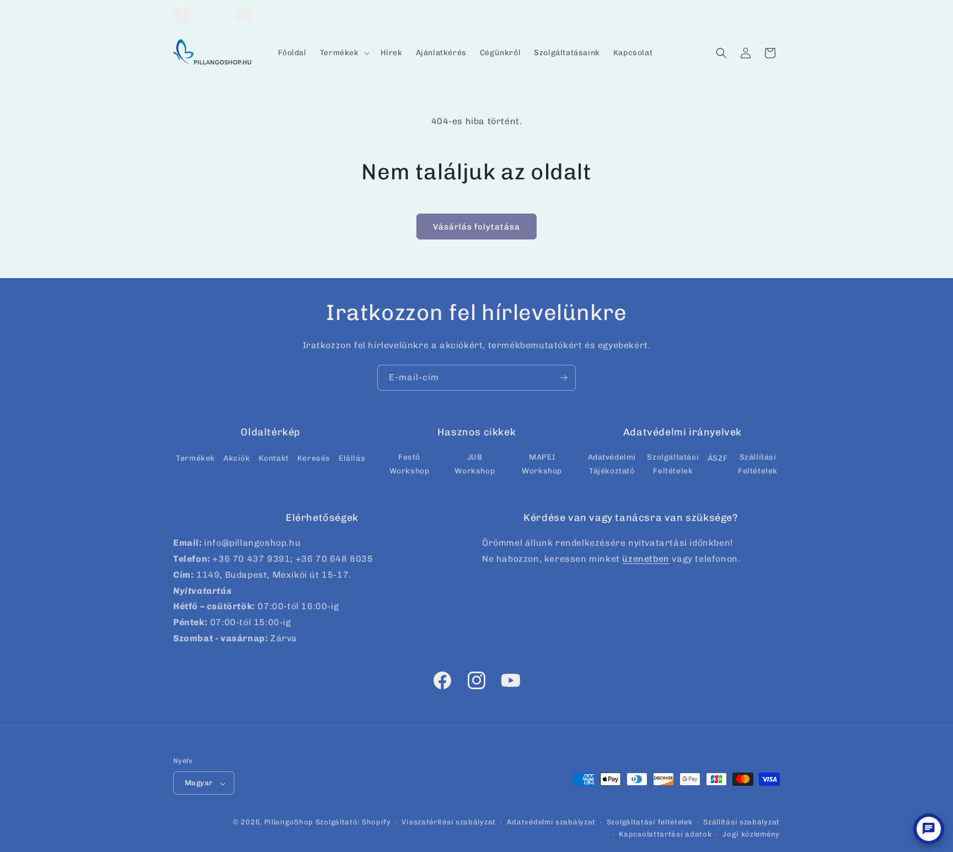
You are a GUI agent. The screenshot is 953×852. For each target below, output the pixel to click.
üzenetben (645, 558)
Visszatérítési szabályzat (448, 822)
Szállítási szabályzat (741, 822)
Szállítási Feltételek (758, 463)
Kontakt (274, 457)
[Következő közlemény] (594, 14)
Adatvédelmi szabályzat (551, 822)
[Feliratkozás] (563, 378)
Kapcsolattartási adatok (665, 834)
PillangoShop (288, 822)
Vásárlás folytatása (476, 227)
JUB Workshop (474, 463)
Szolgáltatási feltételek (650, 822)
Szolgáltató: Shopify (353, 822)
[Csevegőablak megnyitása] (928, 828)
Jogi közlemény (751, 834)
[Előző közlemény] (359, 14)
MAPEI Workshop (542, 463)
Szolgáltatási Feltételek (673, 463)
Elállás (352, 457)
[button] (343, 53)
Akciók (236, 457)
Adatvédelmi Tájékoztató (612, 463)
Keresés (313, 457)
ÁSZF (717, 457)
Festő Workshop (409, 463)
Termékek (195, 457)
